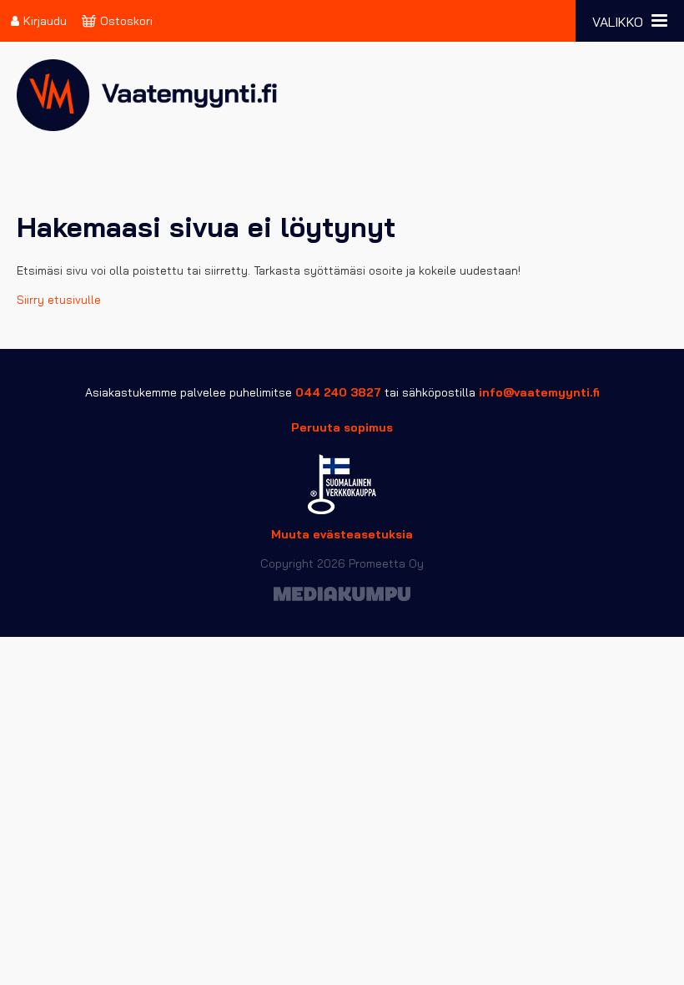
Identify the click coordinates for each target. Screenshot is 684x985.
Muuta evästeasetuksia (342, 534)
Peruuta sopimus (342, 427)
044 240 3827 (338, 392)
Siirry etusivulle (59, 299)
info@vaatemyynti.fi (539, 392)
